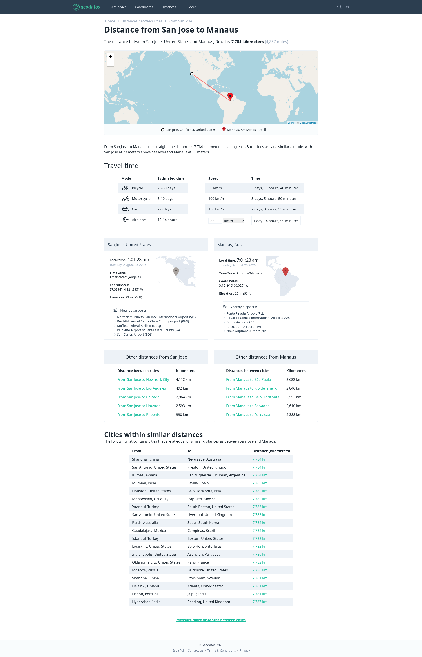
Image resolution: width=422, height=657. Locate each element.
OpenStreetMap (308, 122)
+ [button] (110, 56)
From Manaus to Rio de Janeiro (251, 388)
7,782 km (260, 522)
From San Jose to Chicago (138, 397)
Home (110, 21)
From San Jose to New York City (143, 379)
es (347, 7)
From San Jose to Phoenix (138, 414)
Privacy (245, 650)
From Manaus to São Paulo (248, 379)
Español (178, 650)
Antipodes (118, 7)
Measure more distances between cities (211, 619)
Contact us (195, 650)
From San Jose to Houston (139, 405)
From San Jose (180, 21)
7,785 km (260, 483)
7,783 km (260, 506)
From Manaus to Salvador (247, 405)
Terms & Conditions (221, 650)
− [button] (110, 63)
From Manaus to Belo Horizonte (252, 397)
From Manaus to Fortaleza (248, 414)
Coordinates (144, 7)
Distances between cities (141, 21)
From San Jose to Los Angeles (141, 388)
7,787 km (260, 601)
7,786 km (260, 554)
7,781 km (260, 578)
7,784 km (260, 459)
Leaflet (291, 122)
